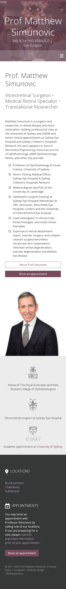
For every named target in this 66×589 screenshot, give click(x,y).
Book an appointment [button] (33, 274)
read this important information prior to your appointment (22, 539)
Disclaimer (19, 570)
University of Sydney (49, 446)
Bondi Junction (14, 483)
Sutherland (12, 491)
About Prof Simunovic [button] (33, 265)
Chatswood (12, 487)
